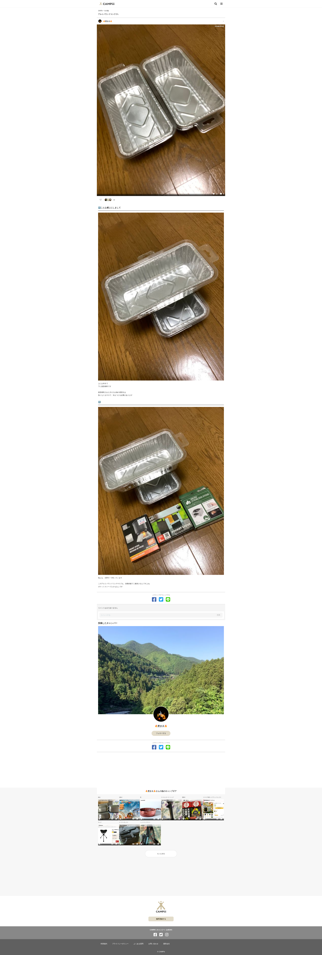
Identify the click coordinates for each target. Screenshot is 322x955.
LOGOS (142, 825)
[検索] (216, 3)
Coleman (101, 825)
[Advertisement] (161, 770)
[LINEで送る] (168, 599)
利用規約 (104, 944)
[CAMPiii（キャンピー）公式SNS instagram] (166, 935)
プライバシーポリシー (120, 944)
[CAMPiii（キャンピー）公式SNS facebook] (155, 935)
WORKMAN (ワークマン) (209, 800)
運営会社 (166, 944)
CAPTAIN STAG (165, 800)
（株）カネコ (185, 800)
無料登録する (161, 919)
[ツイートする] (161, 599)
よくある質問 (138, 944)
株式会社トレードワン (124, 800)
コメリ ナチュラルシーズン (104, 800)
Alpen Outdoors (123, 825)
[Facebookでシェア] (154, 599)
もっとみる (161, 854)
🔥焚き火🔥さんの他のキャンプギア (161, 791)
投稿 (218, 615)
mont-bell (143, 800)
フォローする (161, 733)
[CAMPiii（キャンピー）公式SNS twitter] (161, 935)
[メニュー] (221, 4)
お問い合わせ (153, 944)
